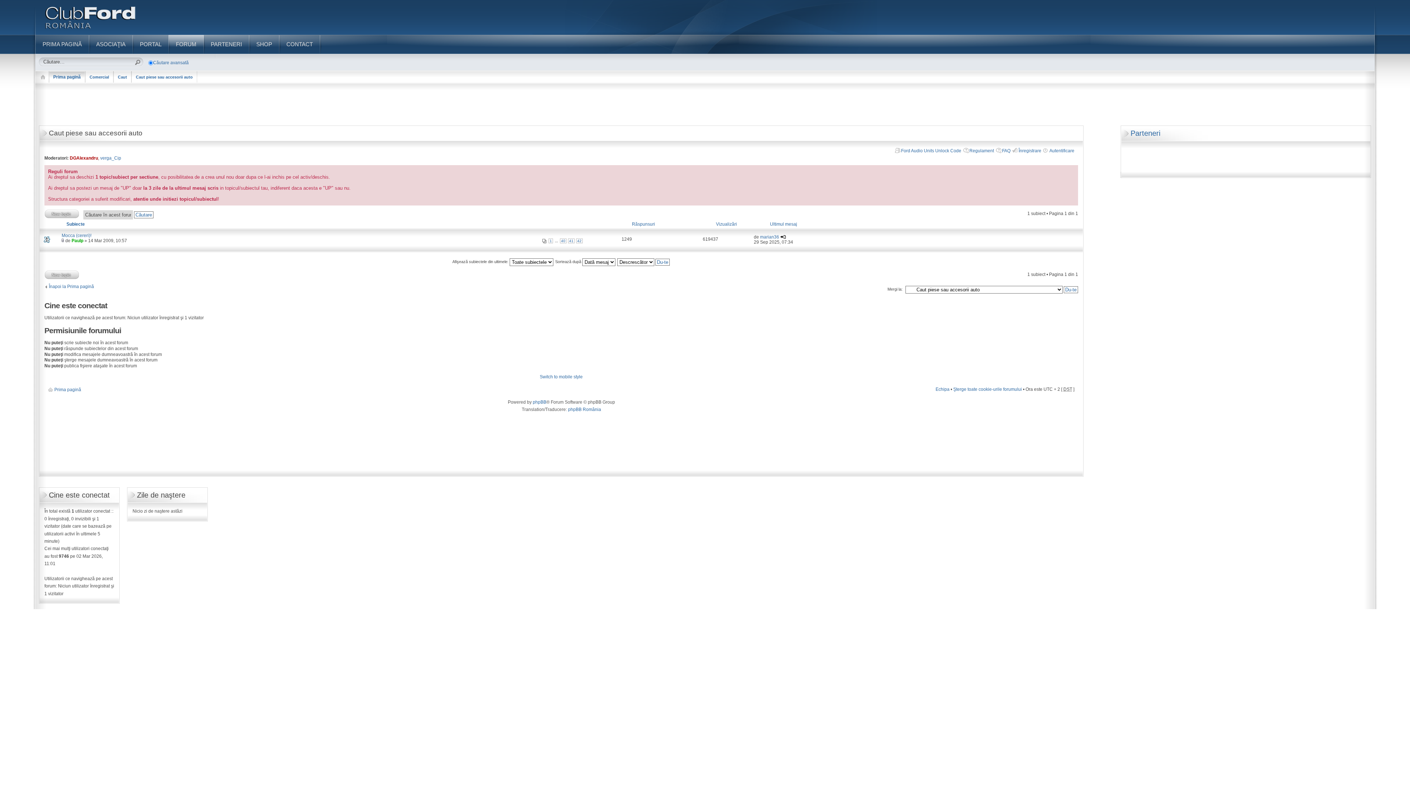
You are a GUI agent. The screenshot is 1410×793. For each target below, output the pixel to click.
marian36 (769, 237)
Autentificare (1061, 150)
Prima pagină (67, 77)
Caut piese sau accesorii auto (164, 77)
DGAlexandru (84, 158)
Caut (122, 77)
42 (579, 241)
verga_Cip (110, 158)
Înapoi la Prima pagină (71, 286)
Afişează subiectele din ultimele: (481, 261)
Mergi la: (895, 289)
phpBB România (584, 409)
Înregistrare (1030, 150)
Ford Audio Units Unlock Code (931, 150)
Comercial (99, 77)
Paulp (77, 240)
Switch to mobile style (561, 376)
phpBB (539, 402)
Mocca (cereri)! (76, 235)
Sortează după (568, 261)
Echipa (943, 389)
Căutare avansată (171, 62)
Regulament (981, 150)
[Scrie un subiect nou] (62, 213)
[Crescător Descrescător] (643, 261)
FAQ (1006, 150)
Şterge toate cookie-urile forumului (987, 389)
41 (571, 241)
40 (563, 241)
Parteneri (1145, 133)
